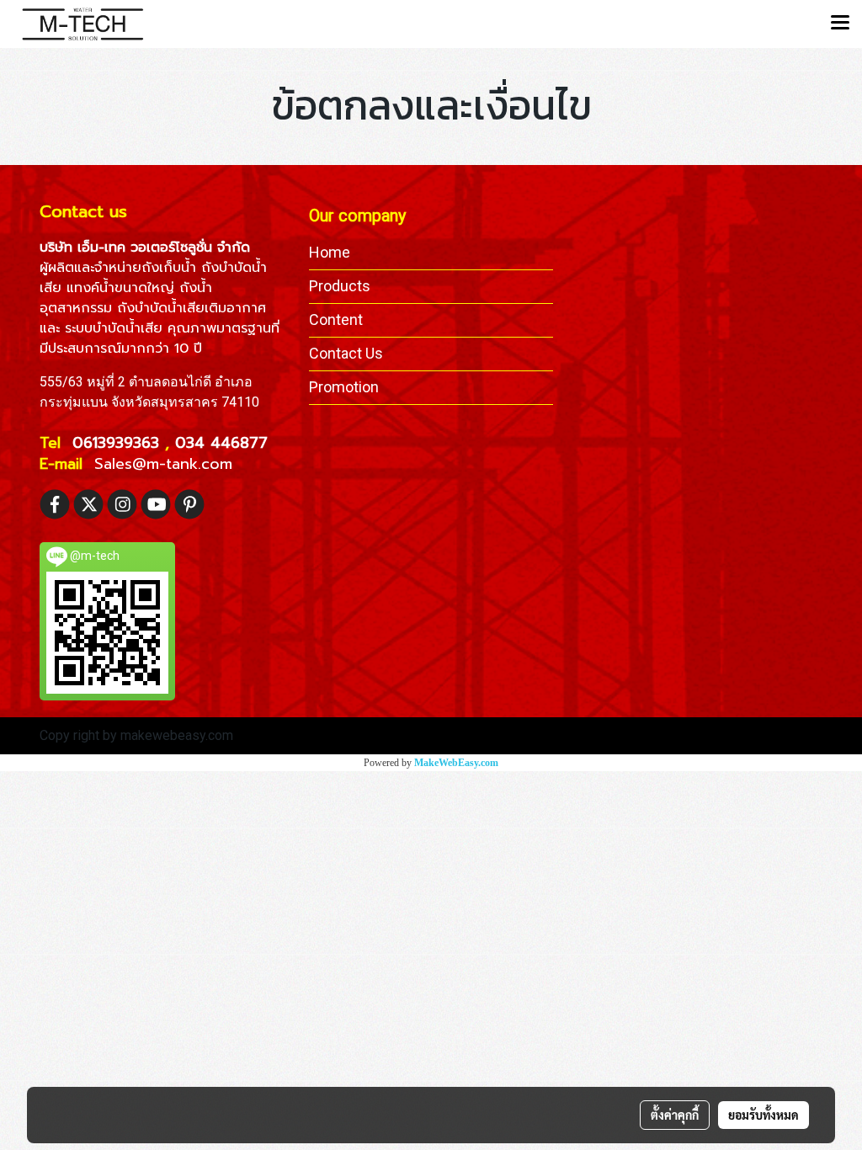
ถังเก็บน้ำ (168, 268)
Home (329, 252)
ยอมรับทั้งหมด (763, 1114)
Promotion (344, 387)
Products (339, 286)
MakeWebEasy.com (456, 763)
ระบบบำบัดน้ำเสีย (113, 328)
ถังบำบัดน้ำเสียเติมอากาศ (191, 308)
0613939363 (118, 443)
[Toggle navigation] (840, 23)
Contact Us (346, 353)
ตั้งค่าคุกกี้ (675, 1114)
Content (336, 319)
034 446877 (221, 443)
